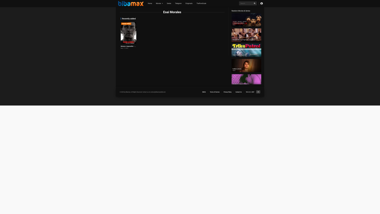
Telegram (178, 3)
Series (169, 3)
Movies (158, 3)
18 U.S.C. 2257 (250, 92)
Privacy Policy (227, 92)
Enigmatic (189, 3)
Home (150, 3)
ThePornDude (201, 3)
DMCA (204, 92)
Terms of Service (215, 92)
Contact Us (239, 92)
